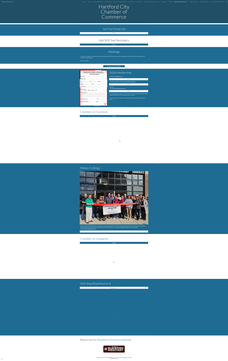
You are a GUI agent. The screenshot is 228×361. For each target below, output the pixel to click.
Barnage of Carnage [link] (203, 1)
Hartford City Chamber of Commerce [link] (181, 1)
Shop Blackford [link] (122, 1)
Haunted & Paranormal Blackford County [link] (217, 1)
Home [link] (83, 1)
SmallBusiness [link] (164, 1)
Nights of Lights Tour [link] (194, 1)
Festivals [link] (89, 1)
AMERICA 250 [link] (108, 1)
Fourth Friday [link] (131, 1)
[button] (226, 1)
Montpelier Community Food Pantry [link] (151, 1)
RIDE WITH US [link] (139, 1)
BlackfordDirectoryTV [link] (98, 1)
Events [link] (114, 1)
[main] (114, 12)
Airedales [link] (170, 1)
